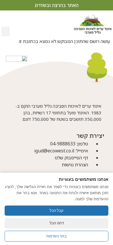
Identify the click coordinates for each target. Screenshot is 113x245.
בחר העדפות (56, 236)
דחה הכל (57, 223)
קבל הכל (56, 210)
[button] (5, 31)
